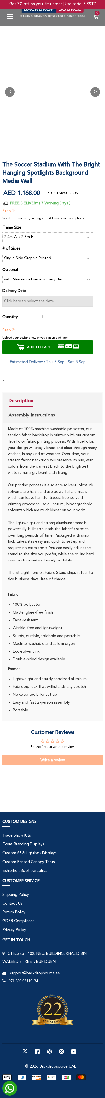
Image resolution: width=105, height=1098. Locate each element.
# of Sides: (11, 249)
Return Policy (13, 912)
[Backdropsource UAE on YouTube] (73, 1051)
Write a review (52, 760)
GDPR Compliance (18, 921)
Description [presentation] (21, 400)
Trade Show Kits (16, 836)
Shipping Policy (15, 895)
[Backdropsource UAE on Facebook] (37, 1051)
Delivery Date (14, 291)
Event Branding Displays (23, 844)
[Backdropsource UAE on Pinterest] (49, 1051)
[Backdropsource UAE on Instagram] (61, 1051)
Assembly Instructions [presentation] (32, 415)
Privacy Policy (14, 930)
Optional (10, 270)
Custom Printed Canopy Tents (28, 862)
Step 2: (8, 330)
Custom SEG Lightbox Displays (29, 853)
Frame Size (11, 228)
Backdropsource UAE (57, 1067)
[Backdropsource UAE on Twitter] (25, 1051)
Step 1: (8, 211)
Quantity (10, 317)
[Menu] (11, 17)
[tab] (32, 401)
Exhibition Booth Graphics (24, 871)
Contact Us (12, 904)
